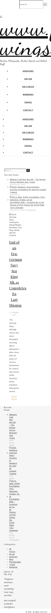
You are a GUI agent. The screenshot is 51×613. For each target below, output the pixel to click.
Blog (11, 559)
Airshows (28, 71)
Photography (15, 562)
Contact (28, 110)
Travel (28, 102)
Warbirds (28, 94)
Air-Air (28, 78)
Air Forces (28, 86)
